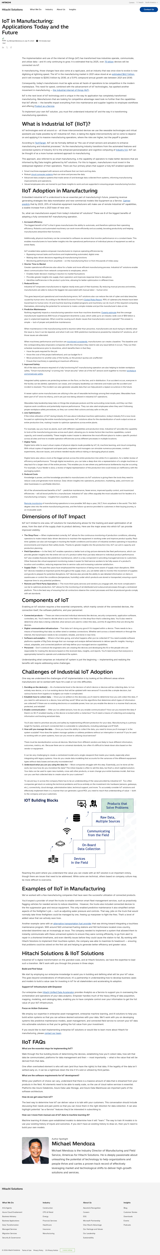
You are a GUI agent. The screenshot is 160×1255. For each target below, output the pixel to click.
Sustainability (88, 1238)
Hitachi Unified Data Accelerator (58, 992)
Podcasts (127, 1225)
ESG (84, 1216)
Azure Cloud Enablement (12, 1212)
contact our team (52, 1033)
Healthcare (47, 1225)
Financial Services (50, 1221)
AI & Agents (7, 1208)
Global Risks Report (93, 299)
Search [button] (140, 2)
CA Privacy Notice (51, 1250)
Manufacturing (48, 1233)
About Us (61, 9)
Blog (125, 1208)
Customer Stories (130, 1212)
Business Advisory (9, 1216)
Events (126, 1221)
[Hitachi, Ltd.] (6, 2)
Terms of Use (26, 1250)
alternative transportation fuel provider (72, 923)
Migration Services (9, 1233)
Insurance (46, 1229)
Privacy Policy (38, 1250)
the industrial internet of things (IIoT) (71, 90)
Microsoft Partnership (91, 1221)
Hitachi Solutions (12, 9)
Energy (45, 1216)
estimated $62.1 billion (123, 74)
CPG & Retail (48, 1212)
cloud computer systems (42, 174)
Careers (131, 2)
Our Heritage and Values (93, 1229)
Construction (48, 1208)
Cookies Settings (67, 1250)
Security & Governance (11, 1238)
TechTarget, (40, 143)
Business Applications (10, 1221)
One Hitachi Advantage (92, 1225)
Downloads (128, 1216)
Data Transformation (10, 1225)
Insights (72, 9)
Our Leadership (89, 1233)
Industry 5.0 (122, 150)
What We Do (36, 9)
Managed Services (9, 1229)
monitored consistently (77, 341)
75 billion (109, 61)
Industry (49, 9)
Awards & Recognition (92, 1208)
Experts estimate (109, 312)
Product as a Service (44, 106)
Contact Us (149, 9)
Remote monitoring (33, 503)
